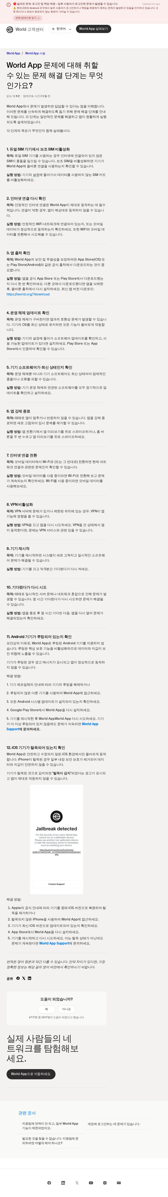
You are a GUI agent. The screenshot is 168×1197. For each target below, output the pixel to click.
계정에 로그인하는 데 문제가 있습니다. (114, 1124)
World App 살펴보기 (93, 28)
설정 (36, 175)
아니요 (66, 1009)
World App (13, 53)
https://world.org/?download (28, 294)
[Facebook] (18, 979)
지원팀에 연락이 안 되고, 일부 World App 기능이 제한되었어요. (50, 1126)
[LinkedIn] (29, 979)
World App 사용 (35, 53)
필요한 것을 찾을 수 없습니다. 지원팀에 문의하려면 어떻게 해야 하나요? (50, 1141)
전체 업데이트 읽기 (26, 18)
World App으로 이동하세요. (31, 1074)
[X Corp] (23, 979)
